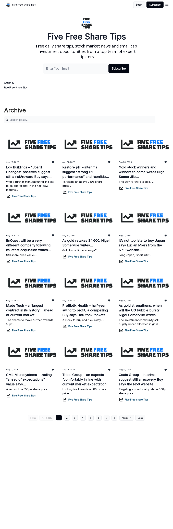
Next (125, 418)
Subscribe (155, 4)
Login (139, 4)
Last (140, 418)
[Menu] (167, 4)
